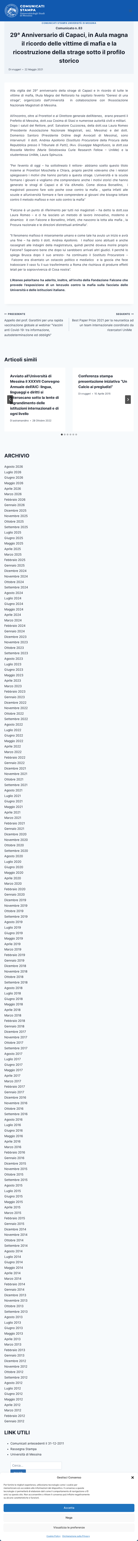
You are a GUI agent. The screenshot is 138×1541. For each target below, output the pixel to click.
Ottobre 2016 (14, 1108)
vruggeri (16, 69)
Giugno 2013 (13, 1328)
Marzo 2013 (12, 1344)
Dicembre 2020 (15, 834)
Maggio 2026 (13, 483)
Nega (69, 1517)
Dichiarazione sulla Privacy (76, 1536)
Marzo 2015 (12, 1213)
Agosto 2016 (13, 1119)
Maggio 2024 (13, 609)
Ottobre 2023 (14, 648)
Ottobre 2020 (14, 845)
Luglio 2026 (12, 472)
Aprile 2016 (12, 1141)
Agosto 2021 (13, 790)
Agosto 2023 (13, 658)
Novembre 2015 (15, 1169)
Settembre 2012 (15, 1377)
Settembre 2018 (15, 982)
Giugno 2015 (13, 1196)
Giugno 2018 (13, 999)
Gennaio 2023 (14, 697)
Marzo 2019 (12, 949)
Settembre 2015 (15, 1180)
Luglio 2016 (12, 1125)
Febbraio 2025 (14, 560)
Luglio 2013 (12, 1322)
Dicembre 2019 (15, 900)
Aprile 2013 (12, 1339)
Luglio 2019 (12, 927)
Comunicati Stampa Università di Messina (69, 23)
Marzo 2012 (12, 1410)
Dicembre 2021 (15, 768)
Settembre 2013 (16, 1311)
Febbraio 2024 (15, 625)
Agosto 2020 (13, 856)
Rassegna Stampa (23, 1449)
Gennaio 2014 (14, 1289)
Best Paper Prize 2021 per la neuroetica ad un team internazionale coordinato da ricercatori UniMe (103, 322)
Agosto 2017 (13, 1054)
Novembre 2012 (15, 1366)
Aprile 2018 (12, 1010)
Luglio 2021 (12, 796)
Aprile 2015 (12, 1207)
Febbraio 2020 (15, 889)
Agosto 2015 (13, 1185)
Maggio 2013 (13, 1333)
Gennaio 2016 (14, 1158)
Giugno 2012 (13, 1394)
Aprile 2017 (12, 1075)
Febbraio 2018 (14, 1021)
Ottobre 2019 (14, 911)
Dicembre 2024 (15, 571)
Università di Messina (26, 1454)
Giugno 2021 (13, 801)
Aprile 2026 (12, 488)
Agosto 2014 (13, 1251)
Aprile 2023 (12, 680)
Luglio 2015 (12, 1191)
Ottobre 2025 (14, 521)
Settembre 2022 (16, 719)
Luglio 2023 (12, 664)
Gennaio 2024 (14, 631)
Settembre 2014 (16, 1245)
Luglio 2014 (12, 1257)
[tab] (62, 434)
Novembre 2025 (16, 516)
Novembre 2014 (15, 1234)
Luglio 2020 (12, 861)
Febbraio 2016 (14, 1152)
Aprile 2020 (12, 878)
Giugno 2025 (13, 538)
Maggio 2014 (13, 1267)
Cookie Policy (54, 1536)
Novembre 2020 (16, 840)
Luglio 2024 (12, 598)
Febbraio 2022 (14, 757)
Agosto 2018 (13, 988)
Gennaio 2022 (14, 763)
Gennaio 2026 (14, 505)
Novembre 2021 (15, 774)
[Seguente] (128, 399)
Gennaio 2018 (14, 1026)
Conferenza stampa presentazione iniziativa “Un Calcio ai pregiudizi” (102, 381)
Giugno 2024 (13, 604)
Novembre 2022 (16, 708)
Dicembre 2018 (15, 966)
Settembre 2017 (15, 1048)
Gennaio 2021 (14, 828)
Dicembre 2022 (15, 702)
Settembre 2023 (16, 653)
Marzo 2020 (13, 883)
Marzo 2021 (12, 818)
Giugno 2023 (13, 669)
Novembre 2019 (15, 905)
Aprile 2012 (12, 1405)
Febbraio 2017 (14, 1086)
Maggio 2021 (13, 807)
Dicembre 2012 (15, 1361)
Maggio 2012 (13, 1399)
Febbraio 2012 (14, 1416)
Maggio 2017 (13, 1070)
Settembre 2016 (16, 1114)
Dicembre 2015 (15, 1163)
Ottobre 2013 (14, 1306)
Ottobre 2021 (13, 779)
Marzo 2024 (13, 620)
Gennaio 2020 (14, 894)
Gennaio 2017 (14, 1092)
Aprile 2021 (12, 812)
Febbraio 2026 (15, 499)
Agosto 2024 (13, 593)
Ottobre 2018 (13, 977)
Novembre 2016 (15, 1103)
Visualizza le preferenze (69, 1527)
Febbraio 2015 (14, 1218)
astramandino (21, 420)
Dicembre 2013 (15, 1295)
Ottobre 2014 (14, 1240)
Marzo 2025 (13, 554)
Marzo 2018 (12, 1015)
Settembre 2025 (16, 527)
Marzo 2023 (13, 686)
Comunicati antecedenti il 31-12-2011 (37, 1443)
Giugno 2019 (13, 933)
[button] (132, 1477)
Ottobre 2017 (13, 1042)
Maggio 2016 (13, 1136)
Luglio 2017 (12, 1059)
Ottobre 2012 (13, 1372)
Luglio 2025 (12, 532)
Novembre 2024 (16, 576)
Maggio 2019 (13, 938)
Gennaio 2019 (14, 960)
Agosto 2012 (13, 1383)
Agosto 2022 (13, 724)
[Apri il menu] (130, 10)
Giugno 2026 (13, 477)
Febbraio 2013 (14, 1350)
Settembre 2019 (16, 916)
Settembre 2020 (16, 851)
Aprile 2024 (12, 615)
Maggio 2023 (13, 675)
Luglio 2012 (12, 1388)
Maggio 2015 (13, 1202)
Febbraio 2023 (15, 691)
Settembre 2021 (15, 785)
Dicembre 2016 (15, 1097)
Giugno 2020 (13, 867)
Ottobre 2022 (14, 713)
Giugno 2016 (13, 1130)
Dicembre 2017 (15, 1031)
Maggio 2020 (13, 872)
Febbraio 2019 (14, 955)
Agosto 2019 (13, 922)
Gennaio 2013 (14, 1355)
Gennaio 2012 (14, 1421)
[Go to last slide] (10, 399)
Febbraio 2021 (14, 823)
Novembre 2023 (16, 642)
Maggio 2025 (13, 543)
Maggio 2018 (13, 1004)
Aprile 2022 (12, 746)
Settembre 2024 (16, 587)
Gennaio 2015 (14, 1224)
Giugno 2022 (13, 735)
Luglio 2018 (12, 993)
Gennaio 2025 (14, 565)
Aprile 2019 (12, 944)
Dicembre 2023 (15, 637)
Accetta (69, 1507)
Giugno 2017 (13, 1064)
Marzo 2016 (12, 1147)
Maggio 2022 (13, 741)
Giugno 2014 (13, 1262)
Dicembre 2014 (15, 1229)
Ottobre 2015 (13, 1174)
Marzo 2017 (12, 1081)
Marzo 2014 (12, 1278)
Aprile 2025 (12, 549)
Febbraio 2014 (14, 1284)
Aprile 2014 (12, 1273)
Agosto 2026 (13, 466)
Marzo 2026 (13, 494)
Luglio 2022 (12, 730)
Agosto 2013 (13, 1317)
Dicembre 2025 (15, 510)
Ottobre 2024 (14, 582)
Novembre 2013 (15, 1300)
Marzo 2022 (13, 752)
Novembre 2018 (15, 971)
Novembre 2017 (15, 1037)
